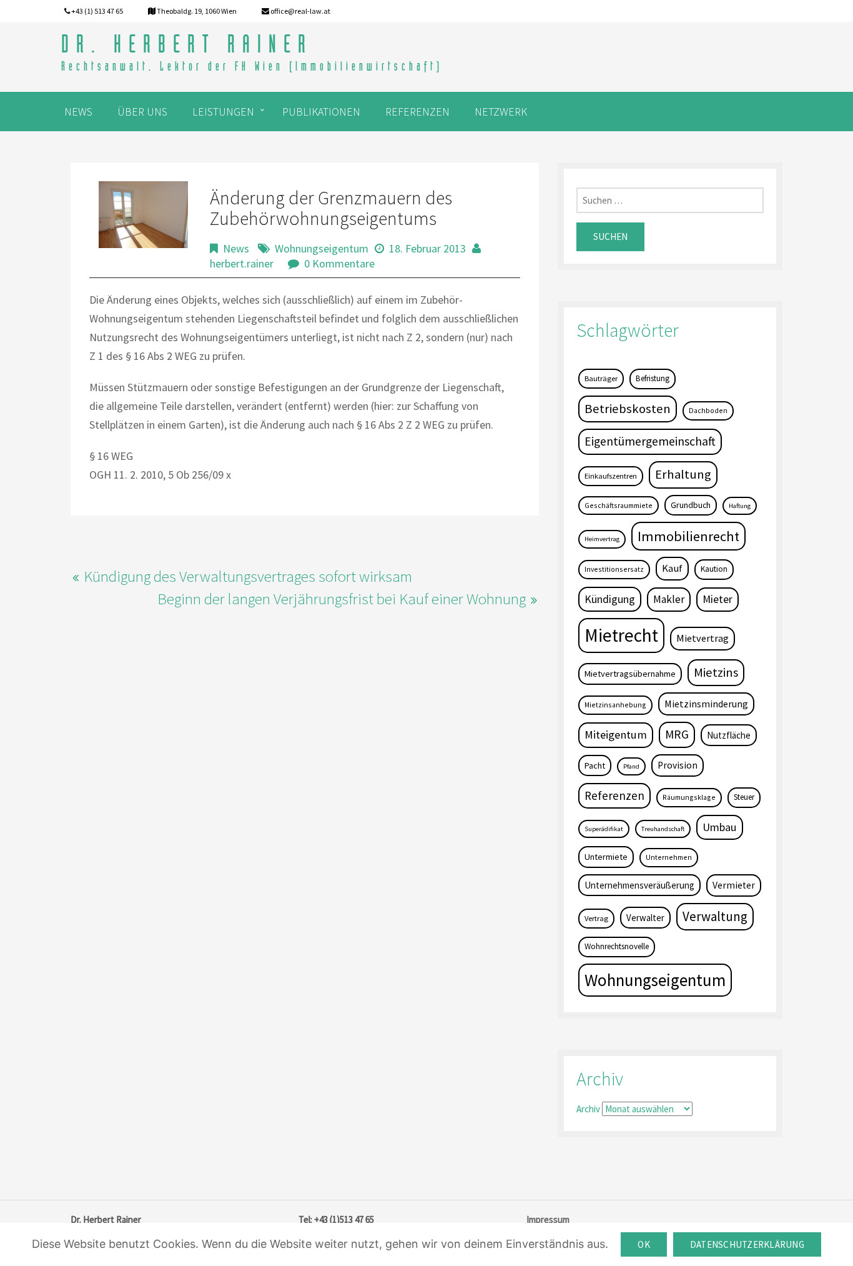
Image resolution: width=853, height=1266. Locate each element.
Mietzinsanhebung (615, 704)
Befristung (652, 378)
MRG (677, 734)
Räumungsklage (689, 797)
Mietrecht (621, 635)
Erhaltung (683, 474)
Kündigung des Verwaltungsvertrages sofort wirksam (248, 576)
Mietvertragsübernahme (630, 673)
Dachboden (708, 410)
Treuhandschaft (662, 829)
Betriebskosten (627, 409)
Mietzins (716, 672)
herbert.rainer (242, 263)
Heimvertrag (601, 539)
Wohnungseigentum (321, 248)
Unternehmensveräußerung (639, 885)
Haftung (740, 506)
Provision (678, 765)
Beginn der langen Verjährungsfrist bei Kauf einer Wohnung (341, 599)
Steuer (744, 797)
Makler (668, 599)
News (236, 248)
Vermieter (733, 885)
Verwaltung (715, 916)
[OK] (837, 1245)
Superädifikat (603, 829)
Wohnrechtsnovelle (616, 946)
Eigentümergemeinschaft (650, 441)
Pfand (631, 766)
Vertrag (596, 918)
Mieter (717, 599)
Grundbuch (691, 505)
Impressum (547, 1219)
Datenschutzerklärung (747, 1244)
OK (644, 1244)
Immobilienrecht (688, 536)
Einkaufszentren (610, 476)
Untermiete (606, 856)
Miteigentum (615, 734)
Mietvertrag (702, 638)
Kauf (672, 568)
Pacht (594, 765)
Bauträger (601, 378)
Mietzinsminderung (706, 703)
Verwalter (645, 918)
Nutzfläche (729, 735)
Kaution (714, 569)
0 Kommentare (339, 263)
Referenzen (614, 795)
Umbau (720, 827)
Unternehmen (669, 857)
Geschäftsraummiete (618, 505)
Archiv (588, 1109)
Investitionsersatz (614, 569)
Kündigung (609, 599)
